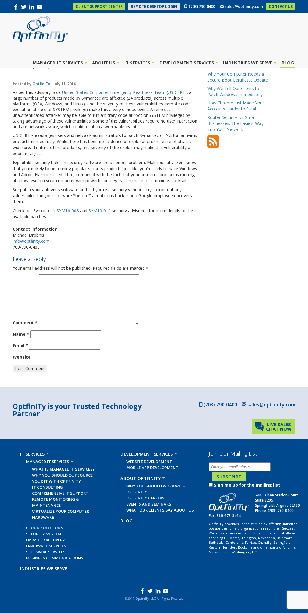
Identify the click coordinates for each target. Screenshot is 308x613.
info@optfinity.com (31, 241)
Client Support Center (99, 6)
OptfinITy (41, 83)
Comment (25, 322)
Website (22, 357)
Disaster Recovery (45, 540)
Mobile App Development (152, 467)
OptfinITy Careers (145, 498)
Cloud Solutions (44, 528)
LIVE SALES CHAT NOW (278, 426)
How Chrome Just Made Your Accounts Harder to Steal (235, 106)
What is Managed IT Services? (63, 469)
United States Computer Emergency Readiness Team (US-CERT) (124, 92)
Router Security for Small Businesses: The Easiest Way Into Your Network (235, 123)
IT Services (138, 63)
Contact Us (281, 6)
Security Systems (45, 534)
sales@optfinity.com (244, 6)
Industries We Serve (248, 63)
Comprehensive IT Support (60, 493)
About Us (104, 63)
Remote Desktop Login (154, 6)
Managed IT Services (59, 63)
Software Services (46, 552)
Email (20, 345)
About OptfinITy (140, 478)
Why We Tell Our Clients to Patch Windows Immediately (235, 91)
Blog (288, 63)
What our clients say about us (160, 510)
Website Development (149, 461)
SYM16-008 (68, 210)
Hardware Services (46, 546)
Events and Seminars (148, 504)
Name (21, 334)
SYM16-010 (99, 210)
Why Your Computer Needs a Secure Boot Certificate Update (237, 77)
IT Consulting (47, 487)
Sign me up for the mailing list (247, 485)
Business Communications (54, 558)
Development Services (187, 63)
